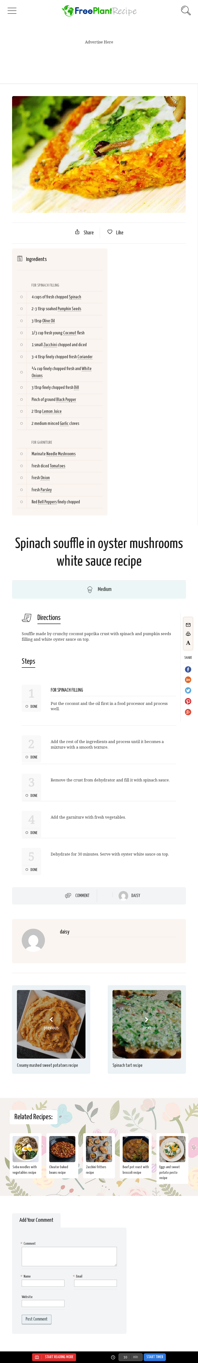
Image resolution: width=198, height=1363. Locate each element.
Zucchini (50, 345)
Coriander (85, 357)
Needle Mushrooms (61, 454)
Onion (45, 478)
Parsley (46, 490)
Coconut (69, 333)
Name (26, 1276)
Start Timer (154, 1357)
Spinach (75, 297)
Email (78, 1276)
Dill (76, 387)
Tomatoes (57, 466)
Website (27, 1297)
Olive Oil (48, 321)
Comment (82, 896)
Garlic (64, 423)
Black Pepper (66, 399)
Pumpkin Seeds (69, 309)
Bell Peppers (47, 502)
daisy (135, 896)
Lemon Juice (52, 411)
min (135, 1357)
